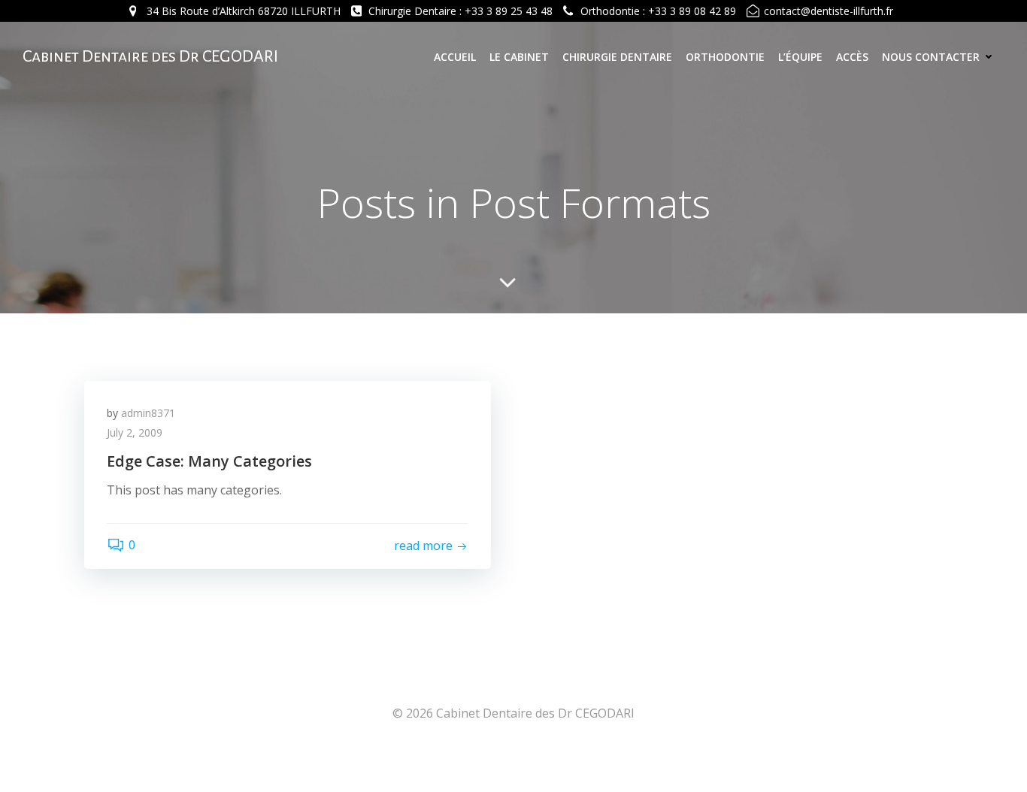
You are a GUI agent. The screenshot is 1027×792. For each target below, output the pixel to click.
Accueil (455, 57)
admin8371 (148, 413)
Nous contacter (931, 57)
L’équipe (800, 57)
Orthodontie (725, 57)
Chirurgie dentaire (617, 57)
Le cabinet (519, 57)
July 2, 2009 (134, 432)
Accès (852, 57)
